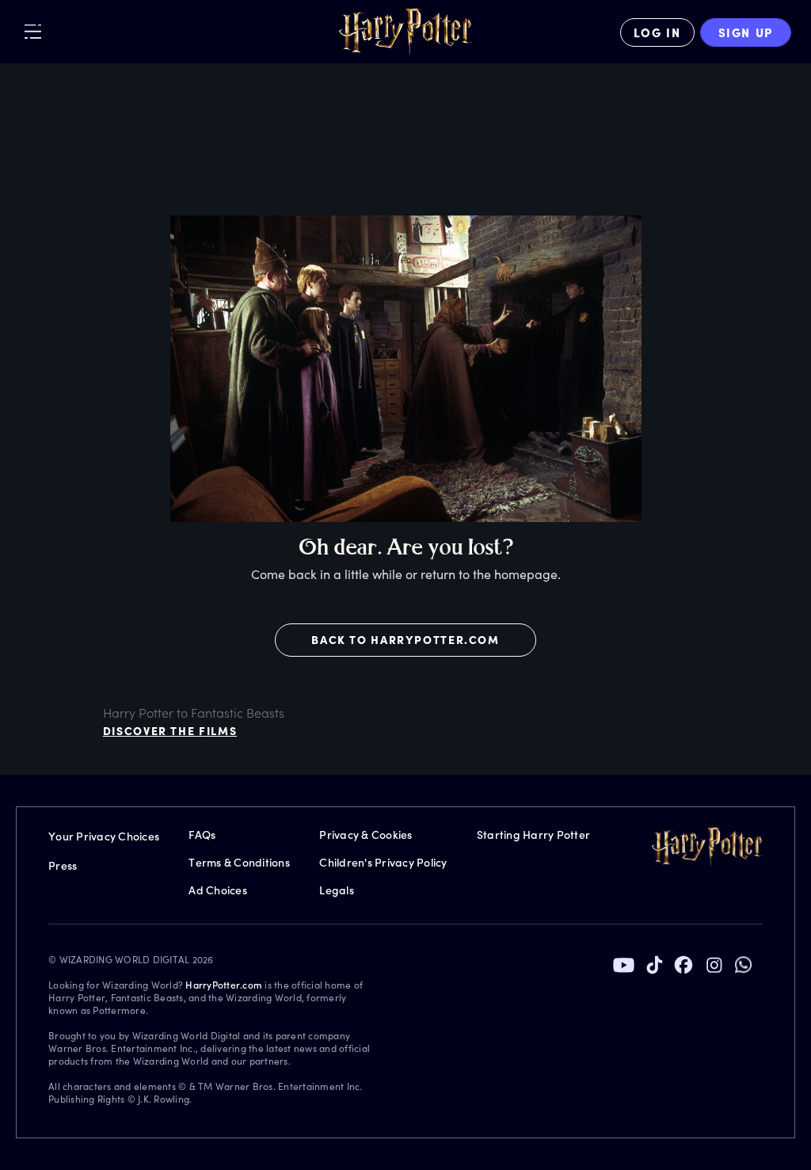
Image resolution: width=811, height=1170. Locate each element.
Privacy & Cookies (365, 834)
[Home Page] (405, 32)
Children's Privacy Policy (383, 862)
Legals (336, 890)
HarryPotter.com (223, 984)
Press (62, 865)
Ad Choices (217, 890)
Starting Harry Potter (533, 834)
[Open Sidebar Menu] (33, 31)
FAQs (201, 834)
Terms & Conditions (239, 862)
